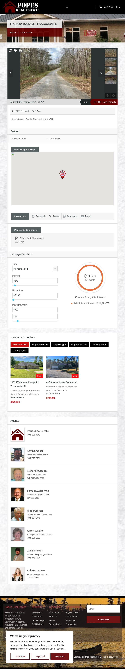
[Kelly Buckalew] (18, 574)
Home (13, 32)
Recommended (20, 344)
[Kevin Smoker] (18, 454)
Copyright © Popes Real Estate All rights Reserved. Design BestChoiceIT (84, 656)
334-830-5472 (33, 578)
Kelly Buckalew (36, 570)
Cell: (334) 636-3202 (35, 478)
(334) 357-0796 (33, 458)
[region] (39, 647)
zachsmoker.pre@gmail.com (39, 554)
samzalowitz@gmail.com (38, 494)
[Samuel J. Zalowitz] (18, 494)
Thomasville (26, 32)
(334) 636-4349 (33, 435)
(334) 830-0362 (33, 538)
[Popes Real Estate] (18, 434)
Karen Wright (35, 530)
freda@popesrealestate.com (39, 514)
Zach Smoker (35, 550)
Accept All (59, 656)
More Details (17, 397)
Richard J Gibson (37, 470)
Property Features (40, 344)
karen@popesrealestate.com (40, 534)
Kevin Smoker (35, 450)
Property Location (79, 344)
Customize (20, 656)
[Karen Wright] (18, 534)
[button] (67, 6)
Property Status (99, 344)
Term (15, 264)
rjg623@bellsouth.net (36, 475)
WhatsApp (72, 216)
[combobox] (35, 268)
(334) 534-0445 (33, 518)
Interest (16, 276)
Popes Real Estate (38, 430)
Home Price (17, 290)
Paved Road (20, 138)
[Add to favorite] (15, 52)
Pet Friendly (54, 138)
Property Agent (19, 350)
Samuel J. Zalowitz (38, 490)
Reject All (40, 656)
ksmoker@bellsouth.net (37, 455)
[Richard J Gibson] (18, 474)
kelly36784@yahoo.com (37, 574)
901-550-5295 (33, 498)
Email (88, 216)
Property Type (60, 344)
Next (101, 73)
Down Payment (19, 305)
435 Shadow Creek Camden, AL (62, 382)
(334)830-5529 (33, 558)
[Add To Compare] (10, 51)
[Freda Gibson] (18, 514)
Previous (10, 73)
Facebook (40, 216)
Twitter (56, 216)
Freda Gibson (35, 510)
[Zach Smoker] (18, 554)
